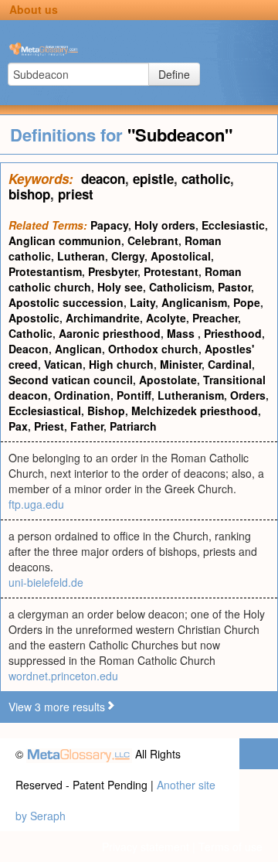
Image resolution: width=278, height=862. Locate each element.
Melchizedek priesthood (194, 410)
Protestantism (45, 271)
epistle (153, 178)
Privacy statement (145, 846)
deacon (103, 178)
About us (33, 9)
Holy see (120, 287)
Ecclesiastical (44, 410)
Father (86, 426)
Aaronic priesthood (110, 333)
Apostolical (181, 256)
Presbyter (112, 271)
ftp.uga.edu (36, 504)
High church (121, 364)
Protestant (171, 271)
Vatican (63, 364)
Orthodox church (153, 348)
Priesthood (233, 333)
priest (75, 194)
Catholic (30, 333)
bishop (29, 194)
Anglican (78, 348)
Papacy (109, 225)
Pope (246, 302)
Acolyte (166, 317)
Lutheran (81, 256)
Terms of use (230, 846)
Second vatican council (70, 379)
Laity (142, 302)
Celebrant (152, 240)
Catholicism (180, 287)
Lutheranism (191, 395)
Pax (18, 426)
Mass (182, 333)
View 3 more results (56, 706)
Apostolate (168, 379)
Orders (248, 395)
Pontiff (134, 395)
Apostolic (33, 317)
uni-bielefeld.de (45, 582)
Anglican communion (64, 240)
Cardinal (230, 364)
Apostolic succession (66, 302)
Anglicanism (194, 302)
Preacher (215, 317)
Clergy (127, 256)
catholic (205, 178)
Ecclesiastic (233, 225)
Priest (49, 426)
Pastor (234, 287)
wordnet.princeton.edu (63, 675)
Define (174, 74)
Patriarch (133, 426)
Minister (181, 364)
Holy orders (164, 225)
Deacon (28, 348)
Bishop (106, 410)
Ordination (82, 395)
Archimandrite (103, 317)
